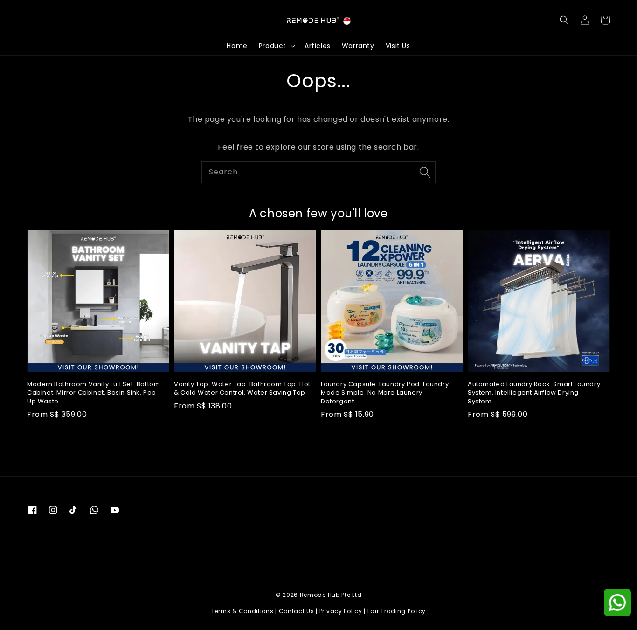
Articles (318, 45)
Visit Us (398, 45)
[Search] (425, 172)
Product (272, 46)
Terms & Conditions (242, 611)
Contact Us (296, 611)
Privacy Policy (340, 611)
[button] (564, 20)
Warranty (358, 45)
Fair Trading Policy (396, 611)
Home (237, 45)
